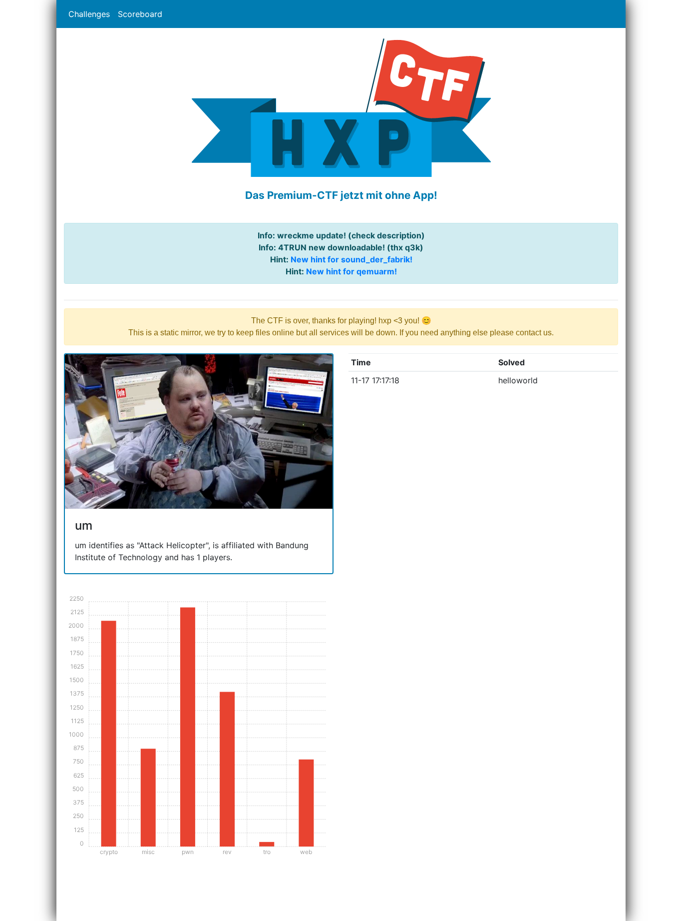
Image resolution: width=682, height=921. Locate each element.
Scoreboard (140, 14)
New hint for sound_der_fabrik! (351, 259)
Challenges (89, 14)
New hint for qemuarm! (351, 271)
